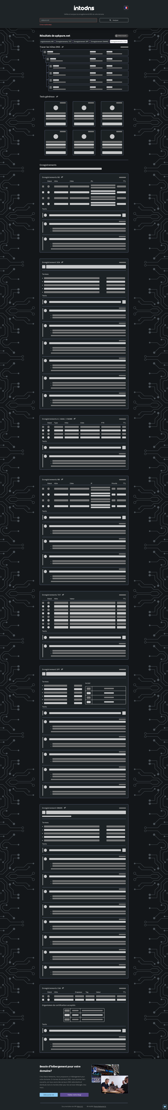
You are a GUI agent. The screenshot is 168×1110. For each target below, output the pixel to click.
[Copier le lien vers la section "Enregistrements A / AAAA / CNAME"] (75, 419)
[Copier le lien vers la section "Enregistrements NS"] (62, 177)
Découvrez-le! (49, 1095)
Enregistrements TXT (63, 41)
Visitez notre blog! (74, 1095)
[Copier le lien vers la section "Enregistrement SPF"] (62, 669)
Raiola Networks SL (100, 1106)
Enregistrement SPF (81, 41)
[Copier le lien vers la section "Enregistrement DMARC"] (65, 808)
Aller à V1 (80, 1106)
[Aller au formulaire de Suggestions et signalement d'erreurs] (165, 1107)
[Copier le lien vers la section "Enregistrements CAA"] (63, 988)
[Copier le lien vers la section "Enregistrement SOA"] (62, 262)
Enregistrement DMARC (99, 41)
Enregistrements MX (46, 41)
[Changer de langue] (126, 8)
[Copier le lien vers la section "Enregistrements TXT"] (63, 595)
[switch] (121, 35)
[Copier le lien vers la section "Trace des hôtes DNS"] (63, 47)
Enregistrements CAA (119, 41)
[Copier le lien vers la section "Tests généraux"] (57, 96)
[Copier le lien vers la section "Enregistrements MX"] (62, 479)
